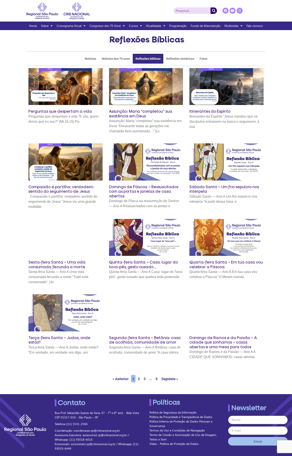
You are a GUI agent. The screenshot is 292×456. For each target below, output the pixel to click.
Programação (178, 26)
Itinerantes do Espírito (209, 111)
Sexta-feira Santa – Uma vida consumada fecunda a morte (57, 265)
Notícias (90, 58)
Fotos (203, 58)
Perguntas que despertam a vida (60, 111)
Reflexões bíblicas (148, 58)
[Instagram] (240, 11)
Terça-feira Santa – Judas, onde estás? (59, 340)
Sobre (45, 26)
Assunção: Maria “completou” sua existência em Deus (140, 114)
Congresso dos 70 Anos (105, 26)
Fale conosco (254, 26)
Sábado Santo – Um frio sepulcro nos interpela (224, 189)
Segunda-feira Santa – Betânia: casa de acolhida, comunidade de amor (145, 340)
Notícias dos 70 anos (116, 58)
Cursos (133, 26)
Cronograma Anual (69, 26)
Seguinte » (169, 378)
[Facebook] (226, 11)
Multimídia (231, 26)
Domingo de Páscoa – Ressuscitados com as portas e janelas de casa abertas (143, 192)
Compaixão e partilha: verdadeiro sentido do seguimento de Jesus (60, 189)
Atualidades (153, 26)
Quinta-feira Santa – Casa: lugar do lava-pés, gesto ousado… (143, 265)
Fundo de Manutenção (205, 26)
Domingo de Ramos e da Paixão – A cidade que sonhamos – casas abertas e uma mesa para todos (223, 342)
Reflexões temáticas (180, 58)
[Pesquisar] (214, 10)
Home (33, 26)
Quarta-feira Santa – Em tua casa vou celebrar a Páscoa (226, 265)
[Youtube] (233, 11)
